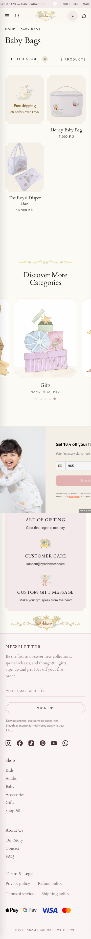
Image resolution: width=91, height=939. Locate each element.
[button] (60, 466)
